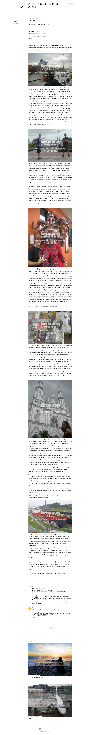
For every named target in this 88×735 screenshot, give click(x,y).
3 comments (34, 720)
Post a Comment (35, 679)
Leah (33, 607)
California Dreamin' (37, 677)
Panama (16, 23)
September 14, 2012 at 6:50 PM (40, 588)
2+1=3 (30, 718)
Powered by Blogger (45, 728)
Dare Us (34, 12)
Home (20, 12)
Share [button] (15, 18)
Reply (33, 605)
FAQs (29, 12)
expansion (59, 550)
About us (25, 12)
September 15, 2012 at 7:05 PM (40, 607)
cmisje (47, 731)
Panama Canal (58, 345)
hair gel (54, 174)
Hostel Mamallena (41, 121)
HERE (33, 573)
